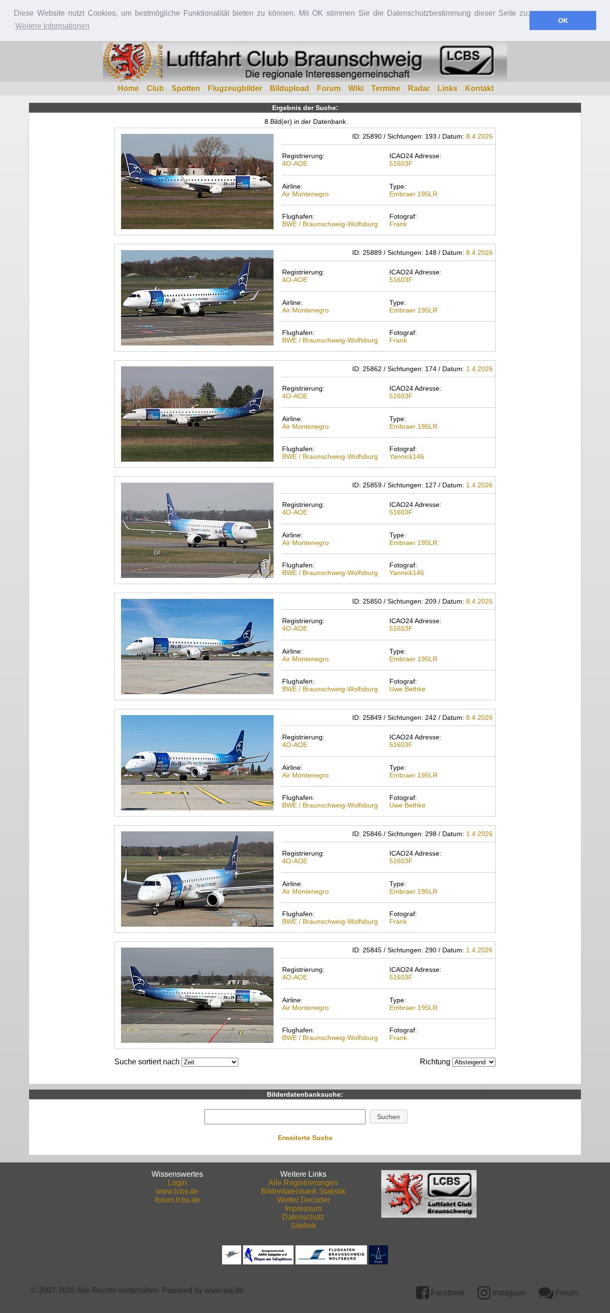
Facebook (447, 1293)
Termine (385, 88)
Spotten (186, 88)
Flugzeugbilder (235, 88)
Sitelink (303, 1226)
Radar (419, 88)
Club (155, 88)
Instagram (508, 1293)
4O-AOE (294, 163)
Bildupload (289, 88)
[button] (388, 1117)
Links (447, 88)
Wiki (356, 88)
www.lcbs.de (177, 1191)
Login (177, 1183)
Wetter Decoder (303, 1200)
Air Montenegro (305, 194)
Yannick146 (406, 456)
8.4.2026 (479, 136)
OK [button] (563, 20)
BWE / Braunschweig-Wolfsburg (330, 224)
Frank (398, 224)
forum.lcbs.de (177, 1200)
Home (128, 88)
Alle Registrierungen (303, 1183)
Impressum (303, 1208)
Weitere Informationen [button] (52, 26)
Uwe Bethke (407, 689)
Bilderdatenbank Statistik (303, 1191)
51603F (401, 163)
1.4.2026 (479, 369)
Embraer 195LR (413, 194)
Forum (329, 88)
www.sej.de (224, 1290)
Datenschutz (303, 1217)
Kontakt (479, 88)
